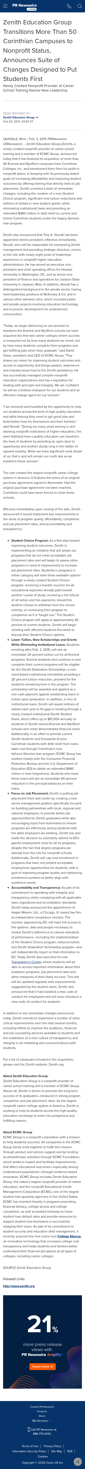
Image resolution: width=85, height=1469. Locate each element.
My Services (40, 1421)
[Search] (79, 6)
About (42, 1416)
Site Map (56, 1451)
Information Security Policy (29, 1451)
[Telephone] (69, 6)
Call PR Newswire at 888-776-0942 (43, 1431)
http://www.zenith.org (19, 1286)
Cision (50, 1463)
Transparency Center (26, 962)
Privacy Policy (52, 1446)
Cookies (43, 1456)
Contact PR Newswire (42, 1407)
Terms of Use (30, 1446)
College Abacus (69, 1236)
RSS (69, 1451)
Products (42, 1411)
